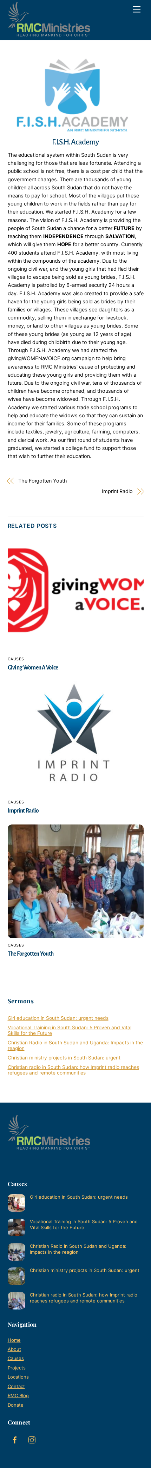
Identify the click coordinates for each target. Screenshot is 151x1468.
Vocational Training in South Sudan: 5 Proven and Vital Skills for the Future (84, 1224)
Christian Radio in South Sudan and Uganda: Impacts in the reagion (78, 1249)
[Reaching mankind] (49, 33)
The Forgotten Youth (42, 481)
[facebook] (15, 1439)
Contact (16, 1386)
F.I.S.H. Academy (75, 142)
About (14, 1349)
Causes (16, 658)
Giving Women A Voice (33, 668)
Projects (17, 1368)
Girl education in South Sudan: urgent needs (58, 1018)
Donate (16, 1405)
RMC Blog (18, 1395)
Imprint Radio (117, 491)
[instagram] (32, 1439)
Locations (18, 1377)
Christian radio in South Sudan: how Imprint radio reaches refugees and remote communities (73, 1070)
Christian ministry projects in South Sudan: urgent (64, 1057)
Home (14, 1340)
